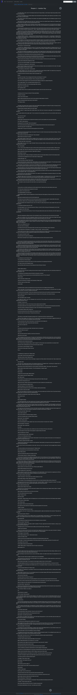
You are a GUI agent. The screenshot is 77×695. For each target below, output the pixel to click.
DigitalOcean (41, 694)
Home (5, 1)
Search (75, 1)
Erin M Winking (21, 693)
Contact (21, 1)
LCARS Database (16, 1)
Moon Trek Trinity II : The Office (22, 4)
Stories (15, 4)
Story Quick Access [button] (10, 1)
